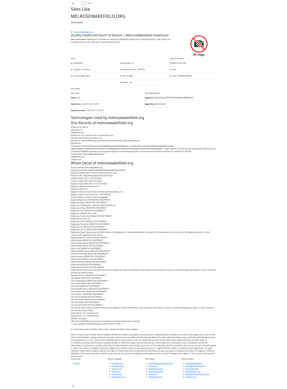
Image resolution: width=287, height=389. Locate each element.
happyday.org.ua (155, 369)
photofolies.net (191, 369)
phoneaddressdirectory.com (160, 363)
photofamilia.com (192, 371)
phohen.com (190, 377)
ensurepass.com (118, 377)
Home (211, 3)
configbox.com (117, 366)
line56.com (116, 371)
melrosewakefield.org (83, 32)
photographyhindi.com (195, 366)
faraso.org (152, 366)
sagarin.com (116, 369)
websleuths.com (155, 377)
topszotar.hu (116, 374)
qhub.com (152, 374)
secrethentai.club (155, 371)
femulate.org (117, 363)
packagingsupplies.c (194, 363)
